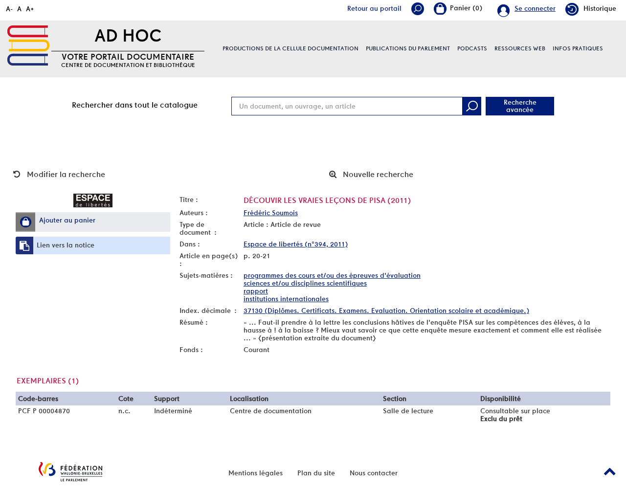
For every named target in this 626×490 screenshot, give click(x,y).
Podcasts (472, 48)
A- (9, 9)
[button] (25, 222)
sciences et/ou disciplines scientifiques (305, 283)
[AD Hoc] (28, 45)
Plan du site (316, 473)
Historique (599, 8)
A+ (30, 9)
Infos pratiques (578, 48)
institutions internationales (286, 299)
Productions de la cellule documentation (290, 48)
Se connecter (535, 8)
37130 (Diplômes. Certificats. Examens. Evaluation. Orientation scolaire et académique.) (386, 310)
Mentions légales (255, 473)
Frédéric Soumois (271, 213)
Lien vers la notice (65, 245)
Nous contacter (374, 473)
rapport (256, 291)
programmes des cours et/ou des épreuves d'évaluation (332, 275)
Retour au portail (374, 8)
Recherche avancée (520, 105)
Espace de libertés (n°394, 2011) (296, 244)
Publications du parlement (408, 48)
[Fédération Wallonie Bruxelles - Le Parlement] (70, 472)
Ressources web (519, 48)
